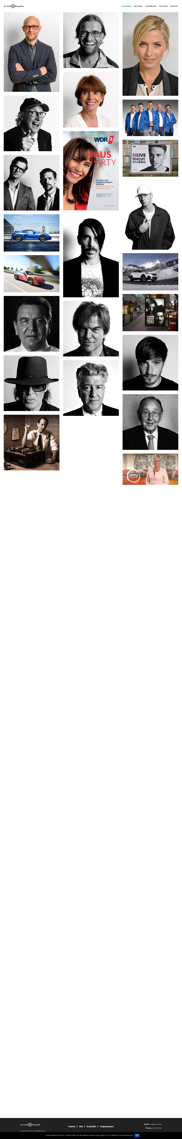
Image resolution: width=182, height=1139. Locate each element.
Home (71, 1126)
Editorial (138, 6)
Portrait (163, 6)
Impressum (107, 1126)
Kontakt (174, 6)
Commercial (151, 6)
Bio (81, 1126)
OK (137, 1135)
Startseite (126, 6)
